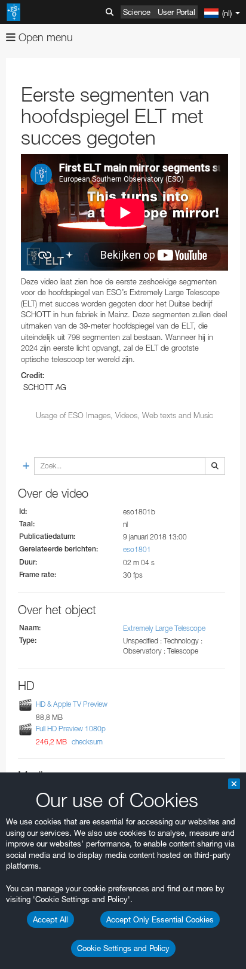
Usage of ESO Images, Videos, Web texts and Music (124, 415)
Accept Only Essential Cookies (160, 919)
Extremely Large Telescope (164, 628)
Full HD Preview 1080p (71, 728)
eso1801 (137, 549)
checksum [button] (86, 741)
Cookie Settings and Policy (123, 948)
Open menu (44, 37)
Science (136, 12)
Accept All (50, 919)
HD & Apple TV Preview (71, 704)
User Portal (176, 12)
